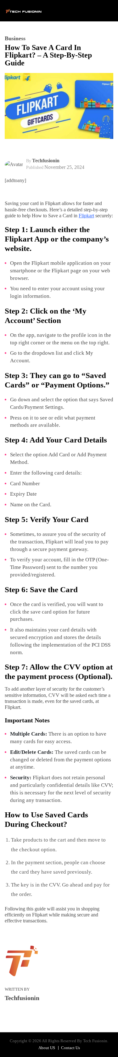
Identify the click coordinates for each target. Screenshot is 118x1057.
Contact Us (70, 1048)
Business (15, 38)
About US (46, 1048)
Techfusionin (45, 160)
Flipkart (86, 215)
